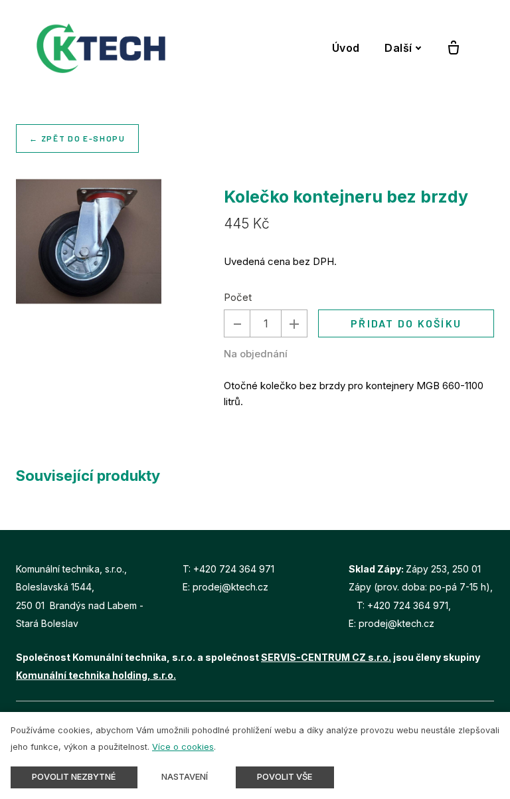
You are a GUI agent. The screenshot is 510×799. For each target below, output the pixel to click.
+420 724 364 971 (233, 569)
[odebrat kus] (237, 323)
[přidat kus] (294, 323)
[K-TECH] (101, 48)
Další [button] (398, 47)
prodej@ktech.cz (230, 586)
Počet (238, 297)
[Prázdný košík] (453, 48)
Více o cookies (183, 747)
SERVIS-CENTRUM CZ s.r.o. (326, 657)
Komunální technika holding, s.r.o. (96, 675)
